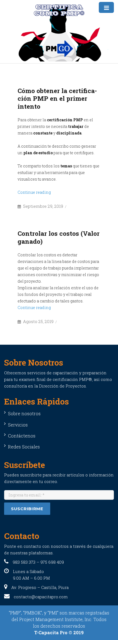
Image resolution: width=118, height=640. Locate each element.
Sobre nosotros (24, 413)
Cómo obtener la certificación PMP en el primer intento (57, 98)
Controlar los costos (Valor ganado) (59, 237)
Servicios (18, 425)
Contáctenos (21, 436)
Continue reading (34, 192)
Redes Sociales (24, 447)
